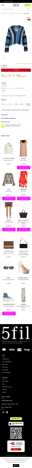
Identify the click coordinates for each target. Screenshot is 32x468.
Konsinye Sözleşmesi (22, 455)
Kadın (8, 13)
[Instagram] (3, 412)
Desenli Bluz (9, 191)
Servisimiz (5, 367)
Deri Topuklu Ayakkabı (23, 279)
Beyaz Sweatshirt (8, 160)
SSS (3, 384)
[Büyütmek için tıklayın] (3, 57)
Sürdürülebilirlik (6, 372)
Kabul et (16, 465)
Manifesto (5, 364)
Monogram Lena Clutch (8, 253)
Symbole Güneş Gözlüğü (8, 279)
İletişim (4, 392)
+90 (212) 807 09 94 (6, 400)
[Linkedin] (7, 412)
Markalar (4, 389)
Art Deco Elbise (23, 160)
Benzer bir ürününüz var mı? (13, 125)
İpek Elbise (23, 191)
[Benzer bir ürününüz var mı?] (3, 126)
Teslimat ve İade (6, 387)
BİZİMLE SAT (27, 5)
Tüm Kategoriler (6, 361)
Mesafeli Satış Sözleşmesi (11, 455)
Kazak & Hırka (20, 13)
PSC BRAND (3, 65)
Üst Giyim (13, 13)
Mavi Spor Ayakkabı (8, 306)
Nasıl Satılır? (5, 381)
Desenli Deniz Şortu (8, 222)
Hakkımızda (5, 359)
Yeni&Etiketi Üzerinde (21, 76)
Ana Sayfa (3, 13)
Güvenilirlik (5, 370)
